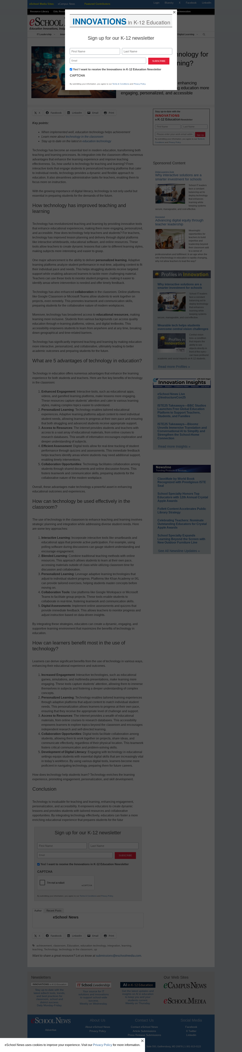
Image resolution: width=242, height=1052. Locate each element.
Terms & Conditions (120, 84)
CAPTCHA (77, 75)
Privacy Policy (139, 84)
